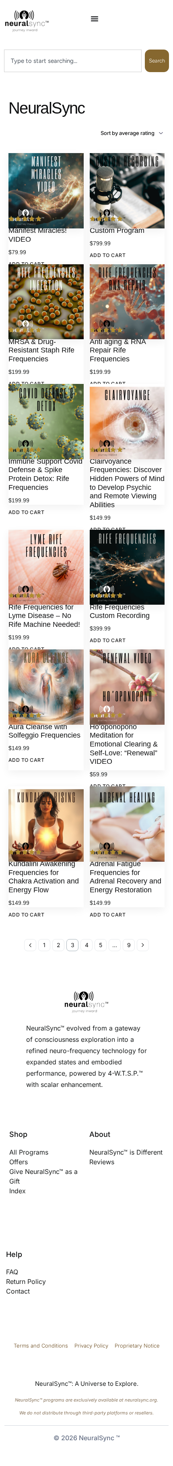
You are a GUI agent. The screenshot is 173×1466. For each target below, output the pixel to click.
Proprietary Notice (137, 1345)
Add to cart (108, 255)
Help (14, 1254)
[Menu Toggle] (95, 19)
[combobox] (73, 61)
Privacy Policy (92, 1345)
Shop (18, 1134)
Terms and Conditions (41, 1345)
